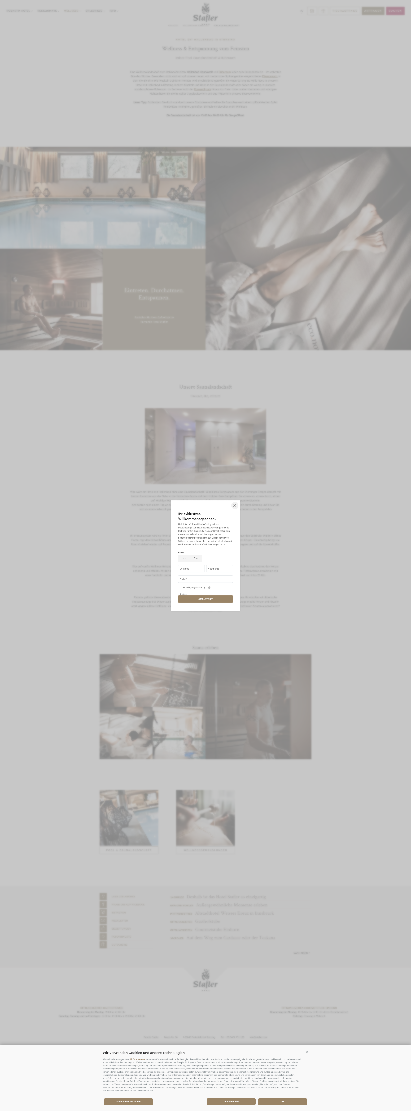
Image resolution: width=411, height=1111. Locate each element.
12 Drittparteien (137, 1059)
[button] (307, 1052)
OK (282, 1101)
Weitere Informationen (128, 1101)
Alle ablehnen (231, 1101)
